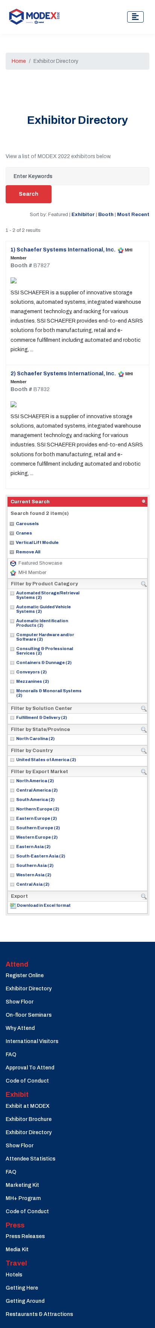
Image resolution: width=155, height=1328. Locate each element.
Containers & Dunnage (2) (43, 662)
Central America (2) (37, 790)
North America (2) (35, 780)
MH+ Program (23, 1198)
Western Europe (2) (37, 837)
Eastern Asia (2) (33, 846)
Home (19, 61)
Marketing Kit (22, 1185)
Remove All (28, 552)
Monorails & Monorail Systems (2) (49, 693)
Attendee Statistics (30, 1159)
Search (28, 194)
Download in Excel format (44, 905)
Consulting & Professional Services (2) (44, 650)
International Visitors (32, 1041)
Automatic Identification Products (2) (42, 622)
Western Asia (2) (33, 875)
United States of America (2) (46, 759)
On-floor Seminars (29, 1015)
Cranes (24, 533)
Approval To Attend (30, 1068)
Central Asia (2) (32, 884)
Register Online (25, 975)
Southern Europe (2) (38, 827)
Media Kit (17, 1249)
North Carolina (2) (35, 738)
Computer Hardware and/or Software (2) (45, 636)
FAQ (11, 1054)
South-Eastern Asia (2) (40, 856)
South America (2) (35, 799)
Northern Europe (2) (37, 809)
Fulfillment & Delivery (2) (41, 717)
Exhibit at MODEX (28, 1106)
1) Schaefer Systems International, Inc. (63, 250)
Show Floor (19, 1002)
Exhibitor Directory (29, 988)
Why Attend (20, 1028)
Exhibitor (83, 214)
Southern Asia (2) (34, 865)
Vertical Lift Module (37, 542)
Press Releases (25, 1236)
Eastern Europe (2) (36, 818)
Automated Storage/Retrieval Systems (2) (47, 595)
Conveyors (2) (31, 672)
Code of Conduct (27, 1081)
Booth (106, 214)
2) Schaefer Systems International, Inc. (63, 373)
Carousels (27, 523)
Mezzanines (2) (32, 681)
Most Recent (133, 214)
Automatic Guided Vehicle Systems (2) (43, 609)
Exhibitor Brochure (29, 1119)
